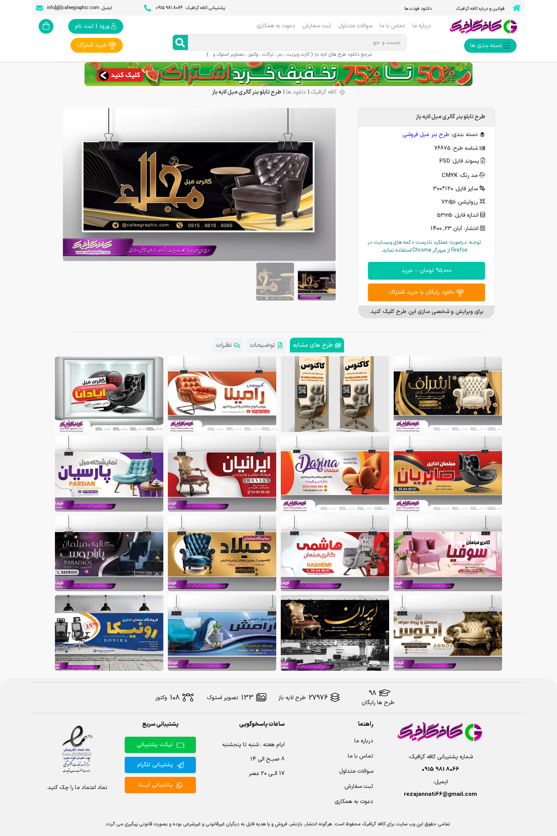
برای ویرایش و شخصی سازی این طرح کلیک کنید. (426, 311)
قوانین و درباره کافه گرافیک (480, 8)
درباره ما (421, 26)
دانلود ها (296, 92)
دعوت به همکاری (276, 26)
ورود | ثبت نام (92, 26)
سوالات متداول (355, 26)
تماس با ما (392, 26)
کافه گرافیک (324, 92)
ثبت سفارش (316, 26)
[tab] (317, 345)
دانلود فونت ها (418, 8)
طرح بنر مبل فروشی (425, 134)
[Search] (180, 42)
